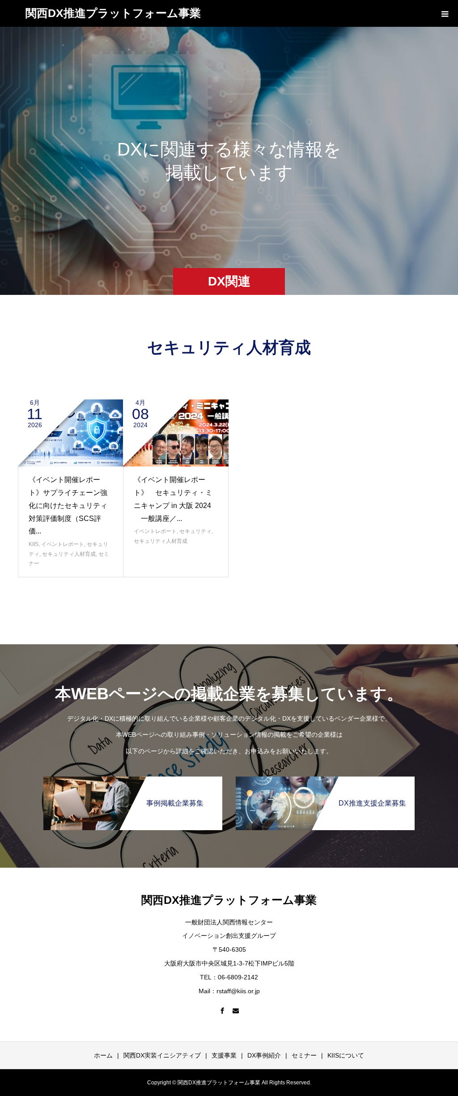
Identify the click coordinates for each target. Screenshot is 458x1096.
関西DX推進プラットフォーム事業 (113, 13)
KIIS (33, 544)
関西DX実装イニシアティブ (162, 1055)
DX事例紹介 (264, 1055)
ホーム (103, 1055)
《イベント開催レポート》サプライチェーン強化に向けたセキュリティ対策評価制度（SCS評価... (68, 505)
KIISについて (345, 1055)
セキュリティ (195, 531)
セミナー (304, 1055)
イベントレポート (62, 544)
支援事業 (224, 1055)
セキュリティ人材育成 (69, 554)
